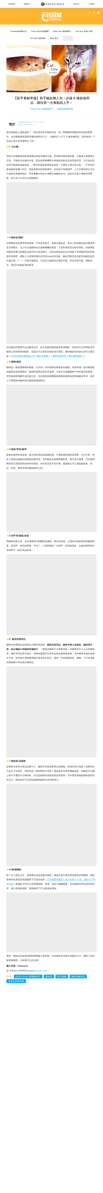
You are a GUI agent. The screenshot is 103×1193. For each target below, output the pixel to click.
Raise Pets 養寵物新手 (62, 31)
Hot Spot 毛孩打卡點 (84, 31)
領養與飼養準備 (64, 109)
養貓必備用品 (78, 976)
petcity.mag (41, 970)
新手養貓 (61, 976)
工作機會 (91, 4)
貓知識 (48, 976)
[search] (89, 12)
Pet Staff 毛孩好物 (37, 38)
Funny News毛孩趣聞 (40, 31)
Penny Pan (25, 122)
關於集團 (12, 4)
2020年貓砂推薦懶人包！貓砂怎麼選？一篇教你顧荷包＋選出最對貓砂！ (47, 356)
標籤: (9, 976)
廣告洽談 (76, 4)
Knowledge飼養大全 (19, 31)
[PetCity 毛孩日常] (51, 16)
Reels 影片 (54, 38)
